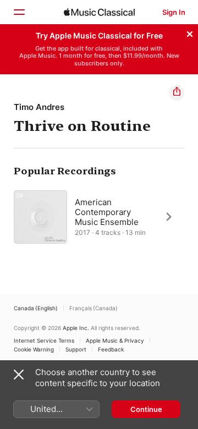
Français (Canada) (93, 308)
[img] (99, 12)
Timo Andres (39, 107)
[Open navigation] (19, 12)
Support (75, 349)
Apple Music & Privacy (115, 340)
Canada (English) (36, 308)
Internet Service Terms (44, 340)
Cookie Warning (34, 349)
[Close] (190, 32)
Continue (146, 409)
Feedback (111, 349)
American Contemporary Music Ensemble (107, 211)
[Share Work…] (176, 93)
